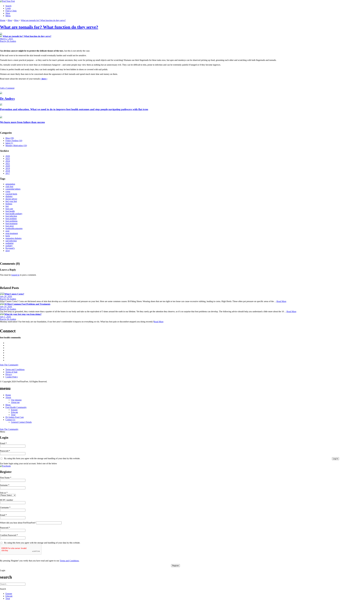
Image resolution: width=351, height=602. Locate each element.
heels (7, 236)
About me (15, 402)
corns (7, 191)
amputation (10, 184)
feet (7, 206)
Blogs (8, 405)
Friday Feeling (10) (13, 140)
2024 (7, 161)
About (8, 397)
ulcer (7, 250)
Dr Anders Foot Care (14, 417)
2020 (7, 166)
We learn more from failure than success (22, 122)
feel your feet (11, 201)
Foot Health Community (16, 407)
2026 (7, 156)
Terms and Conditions (15, 369)
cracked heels (11, 194)
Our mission (16, 400)
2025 (7, 158)
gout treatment (11, 233)
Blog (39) (9, 138)
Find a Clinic (11, 11)
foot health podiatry (13, 213)
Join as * (4, 493)
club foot (9, 186)
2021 (7, 163)
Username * (5, 507)
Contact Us (10, 419)
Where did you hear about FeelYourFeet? (18, 523)
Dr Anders (7, 98)
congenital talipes (12, 189)
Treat (13, 415)
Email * (3, 443)
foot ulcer (9, 226)
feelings (8, 204)
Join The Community (9, 365)
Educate (14, 412)
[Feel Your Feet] (7, 1)
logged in (15, 275)
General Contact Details (21, 422)
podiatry (9, 246)
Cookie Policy (11, 377)
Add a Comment (7, 88)
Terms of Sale (11, 372)
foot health (10, 211)
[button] (5, 466)
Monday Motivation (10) (16, 145)
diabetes (8, 196)
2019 (7, 168)
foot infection (11, 216)
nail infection (11, 241)
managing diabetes (13, 238)
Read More (281, 301)
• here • (43, 79)
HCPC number (6, 500)
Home (8, 395)
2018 (7, 171)
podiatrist (9, 243)
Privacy (8, 374)
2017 (7, 173)
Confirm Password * (9, 535)
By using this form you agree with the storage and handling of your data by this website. (42, 458)
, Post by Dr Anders (12, 296)
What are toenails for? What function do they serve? (49, 27)
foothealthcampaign (13, 228)
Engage (14, 410)
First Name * (5, 477)
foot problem (11, 218)
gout (7, 231)
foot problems (11, 221)
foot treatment (11, 223)
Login (8, 8)
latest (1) (9, 143)
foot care (9, 209)
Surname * (4, 485)
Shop (7, 13)
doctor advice (11, 199)
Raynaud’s (10, 248)
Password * (5, 451)
